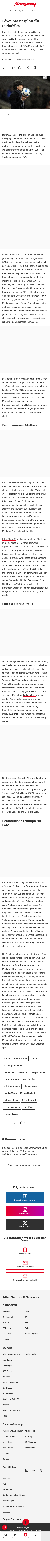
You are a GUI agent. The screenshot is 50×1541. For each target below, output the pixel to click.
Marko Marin (15, 680)
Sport (11, 11)
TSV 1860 (7, 1334)
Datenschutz (8, 1489)
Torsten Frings (14, 987)
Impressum (7, 1478)
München (7, 1311)
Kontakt (6, 1459)
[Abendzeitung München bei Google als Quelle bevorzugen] (35, 67)
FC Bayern (7, 1328)
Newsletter (7, 1360)
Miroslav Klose (9, 543)
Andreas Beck (29, 695)
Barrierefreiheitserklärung (14, 1495)
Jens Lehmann (9, 984)
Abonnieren (8, 1442)
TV (26, 1317)
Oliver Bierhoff (9, 539)
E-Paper (6, 1453)
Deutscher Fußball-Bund (15, 1072)
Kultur (27, 1322)
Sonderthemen (31, 1448)
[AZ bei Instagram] (34, 1470)
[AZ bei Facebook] (26, 1470)
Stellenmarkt (30, 1354)
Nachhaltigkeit (31, 1334)
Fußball (17, 11)
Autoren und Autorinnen (13, 1431)
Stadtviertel (8, 1317)
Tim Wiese (28, 1107)
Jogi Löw (15, 142)
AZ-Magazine (30, 1442)
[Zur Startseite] (25, 6)
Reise (27, 1328)
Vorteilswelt (8, 1393)
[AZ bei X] (41, 1470)
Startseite (5, 11)
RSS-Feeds (7, 1371)
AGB (4, 1484)
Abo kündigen (8, 1501)
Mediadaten (30, 1431)
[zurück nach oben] (25, 1523)
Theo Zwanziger (19, 908)
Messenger (7, 1365)
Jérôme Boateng (12, 1086)
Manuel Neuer (18, 706)
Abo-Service (8, 1448)
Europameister (32, 886)
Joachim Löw (28, 1079)
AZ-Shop (28, 1436)
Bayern (6, 1322)
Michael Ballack (9, 254)
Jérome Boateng (30, 684)
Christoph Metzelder (26, 984)
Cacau (37, 680)
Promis (6, 1339)
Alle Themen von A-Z (11, 1354)
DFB (37, 1017)
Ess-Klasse (7, 1388)
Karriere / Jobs (9, 1436)
